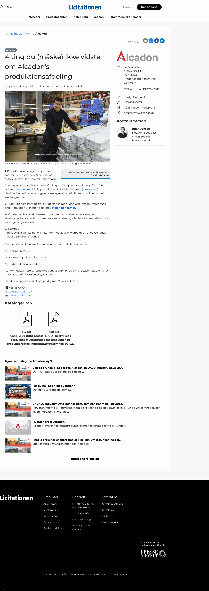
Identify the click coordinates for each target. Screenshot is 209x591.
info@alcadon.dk (135, 97)
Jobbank (99, 16)
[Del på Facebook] (156, 40)
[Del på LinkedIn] (162, 40)
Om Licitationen (110, 522)
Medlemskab (50, 510)
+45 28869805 (141, 136)
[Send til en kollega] (145, 40)
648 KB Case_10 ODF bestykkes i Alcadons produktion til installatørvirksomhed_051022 (53, 337)
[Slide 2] (42, 154)
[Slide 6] (66, 154)
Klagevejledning (81, 519)
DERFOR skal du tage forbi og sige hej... (78, 369)
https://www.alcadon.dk (139, 112)
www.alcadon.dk (19, 295)
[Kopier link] (151, 40)
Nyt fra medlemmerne (19, 33)
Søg (9, 7)
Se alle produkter (53, 528)
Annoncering (50, 516)
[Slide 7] (72, 154)
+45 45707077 (133, 102)
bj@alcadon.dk (142, 140)
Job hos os (107, 516)
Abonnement (50, 503)
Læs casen (21, 189)
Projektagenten (57, 16)
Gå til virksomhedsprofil (139, 107)
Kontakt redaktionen (113, 503)
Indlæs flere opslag (85, 458)
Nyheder (34, 16)
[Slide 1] (37, 154)
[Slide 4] (54, 154)
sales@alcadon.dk (20, 291)
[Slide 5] (60, 154)
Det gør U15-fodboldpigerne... (54, 387)
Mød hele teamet (63, 207)
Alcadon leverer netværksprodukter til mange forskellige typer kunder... (79, 423)
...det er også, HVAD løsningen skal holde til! (77, 441)
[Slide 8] (78, 154)
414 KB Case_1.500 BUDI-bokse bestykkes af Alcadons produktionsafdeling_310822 (26, 337)
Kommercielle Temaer (126, 16)
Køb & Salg (80, 16)
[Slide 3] (48, 154)
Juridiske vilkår (80, 513)
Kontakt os (107, 510)
